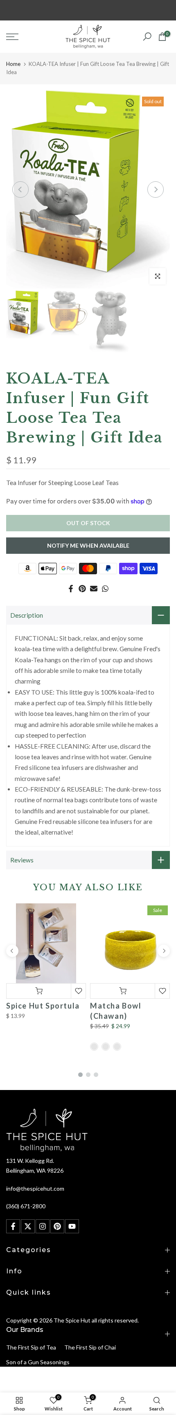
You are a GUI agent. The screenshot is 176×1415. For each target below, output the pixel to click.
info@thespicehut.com (35, 1188)
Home (13, 64)
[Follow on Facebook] (13, 1226)
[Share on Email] (93, 589)
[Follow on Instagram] (43, 1226)
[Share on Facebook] (70, 589)
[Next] (155, 189)
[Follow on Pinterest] (57, 1226)
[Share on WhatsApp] (105, 589)
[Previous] (20, 189)
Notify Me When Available (88, 545)
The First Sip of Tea (31, 1347)
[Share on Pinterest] (82, 589)
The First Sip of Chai (90, 1347)
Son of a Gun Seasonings (38, 1362)
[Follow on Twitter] (28, 1226)
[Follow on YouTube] (72, 1226)
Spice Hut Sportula (43, 1005)
